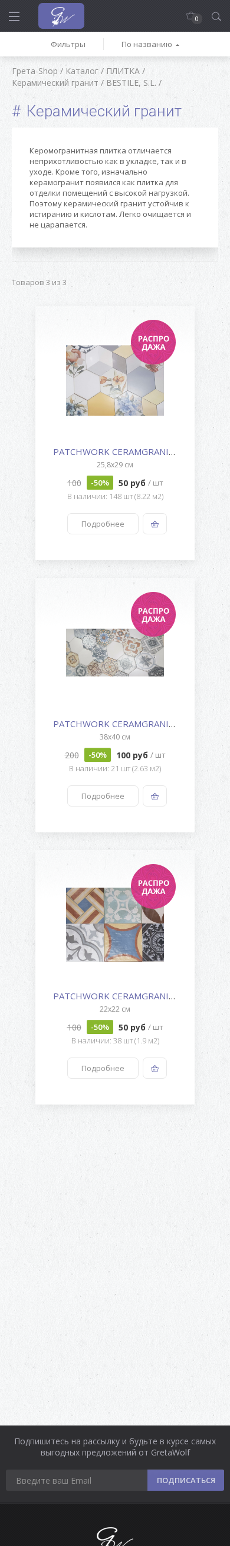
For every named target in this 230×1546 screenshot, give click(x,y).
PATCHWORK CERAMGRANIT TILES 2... (133, 996)
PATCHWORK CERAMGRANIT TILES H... (134, 451)
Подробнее (102, 523)
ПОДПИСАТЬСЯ (186, 1480)
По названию (146, 44)
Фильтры (68, 44)
